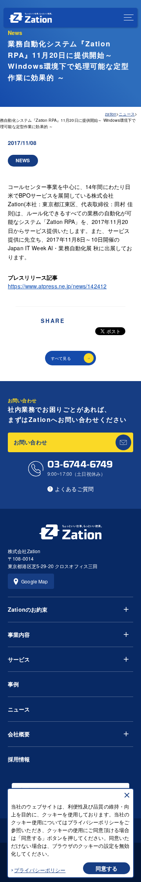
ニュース (19, 709)
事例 (13, 684)
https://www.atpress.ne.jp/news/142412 (57, 286)
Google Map (34, 581)
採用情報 (19, 759)
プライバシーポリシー (39, 870)
